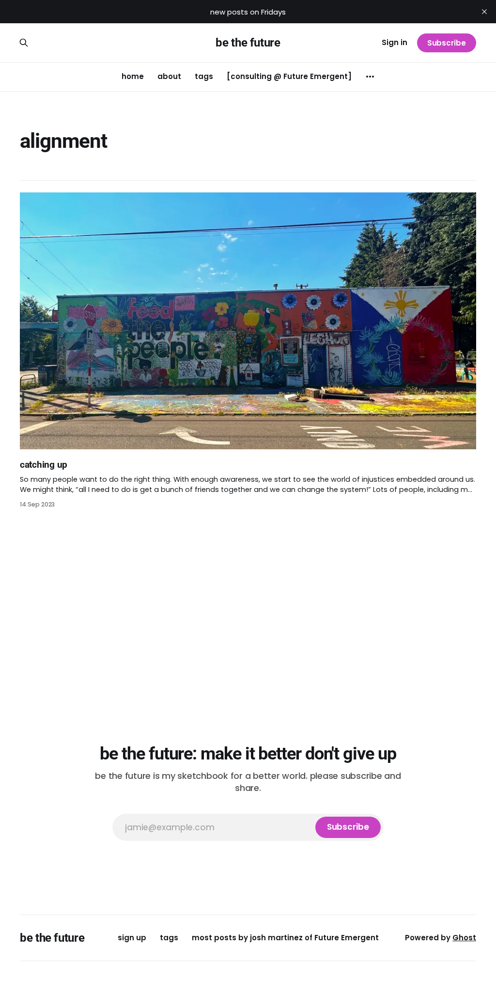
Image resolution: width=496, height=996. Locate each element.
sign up (132, 938)
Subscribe (446, 43)
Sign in (394, 42)
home (133, 76)
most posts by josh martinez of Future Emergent (285, 938)
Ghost (464, 938)
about (169, 76)
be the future (248, 42)
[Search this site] (24, 42)
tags (204, 76)
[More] (370, 76)
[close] (484, 11)
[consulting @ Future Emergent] (289, 76)
